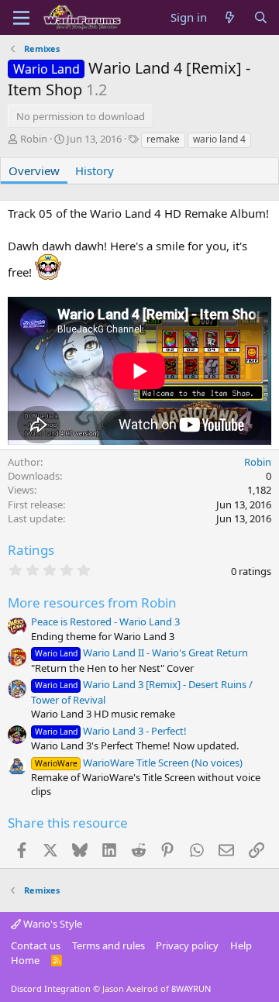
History (94, 170)
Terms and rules (108, 945)
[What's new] (230, 17)
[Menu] (21, 17)
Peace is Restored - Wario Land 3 (105, 621)
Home (25, 960)
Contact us (35, 945)
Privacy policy (187, 945)
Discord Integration (51, 988)
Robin (33, 139)
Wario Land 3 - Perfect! (111, 731)
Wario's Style (51, 924)
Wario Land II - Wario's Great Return (141, 652)
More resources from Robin (92, 602)
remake (163, 139)
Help (241, 945)
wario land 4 (219, 139)
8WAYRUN (191, 988)
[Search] (261, 17)
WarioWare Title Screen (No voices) (139, 763)
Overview (34, 170)
